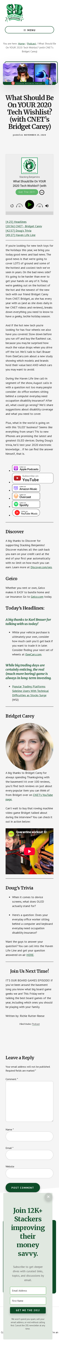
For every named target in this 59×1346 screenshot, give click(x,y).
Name (10, 1129)
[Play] (30, 204)
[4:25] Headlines (16, 222)
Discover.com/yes (41, 567)
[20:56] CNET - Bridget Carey (24, 226)
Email (9, 1148)
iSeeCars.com (33, 654)
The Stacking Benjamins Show (25, 13)
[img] (41, 192)
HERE (30, 955)
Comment (12, 1079)
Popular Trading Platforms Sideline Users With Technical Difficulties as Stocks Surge (30, 691)
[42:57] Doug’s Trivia (18, 230)
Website (10, 1166)
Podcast (36, 1023)
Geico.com (37, 596)
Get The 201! (27, 192)
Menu (31, 30)
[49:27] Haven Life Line (20, 235)
